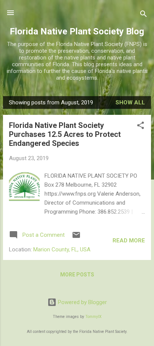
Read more (129, 240)
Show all (130, 102)
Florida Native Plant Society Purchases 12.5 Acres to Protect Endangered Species (65, 134)
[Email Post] (76, 237)
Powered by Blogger (81, 302)
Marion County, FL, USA (61, 249)
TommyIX (93, 316)
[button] (140, 126)
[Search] (143, 15)
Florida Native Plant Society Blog (77, 31)
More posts (77, 275)
